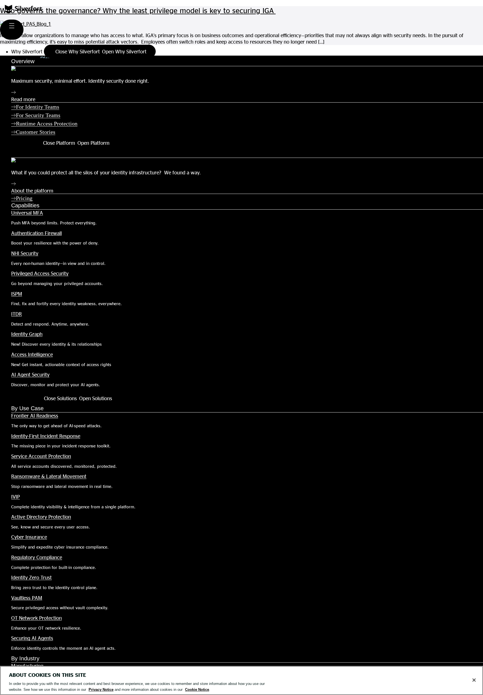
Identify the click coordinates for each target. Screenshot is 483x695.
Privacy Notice (101, 689)
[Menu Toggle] (11, 30)
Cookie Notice (197, 689)
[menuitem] (247, 107)
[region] (241, 680)
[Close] (474, 680)
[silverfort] (23, 11)
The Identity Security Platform (48, 153)
